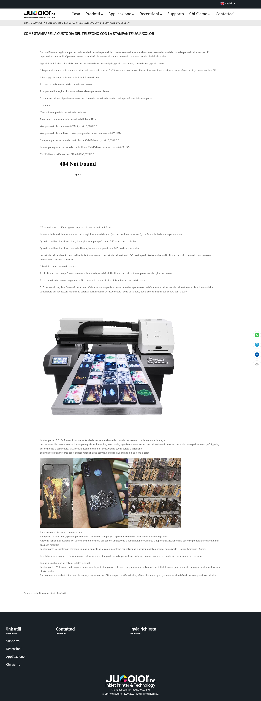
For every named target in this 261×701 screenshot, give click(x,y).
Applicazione (119, 13)
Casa (76, 13)
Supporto (175, 13)
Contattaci (225, 13)
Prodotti (92, 13)
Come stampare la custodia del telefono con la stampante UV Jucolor (87, 22)
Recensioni (149, 13)
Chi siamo (198, 13)
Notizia (37, 22)
